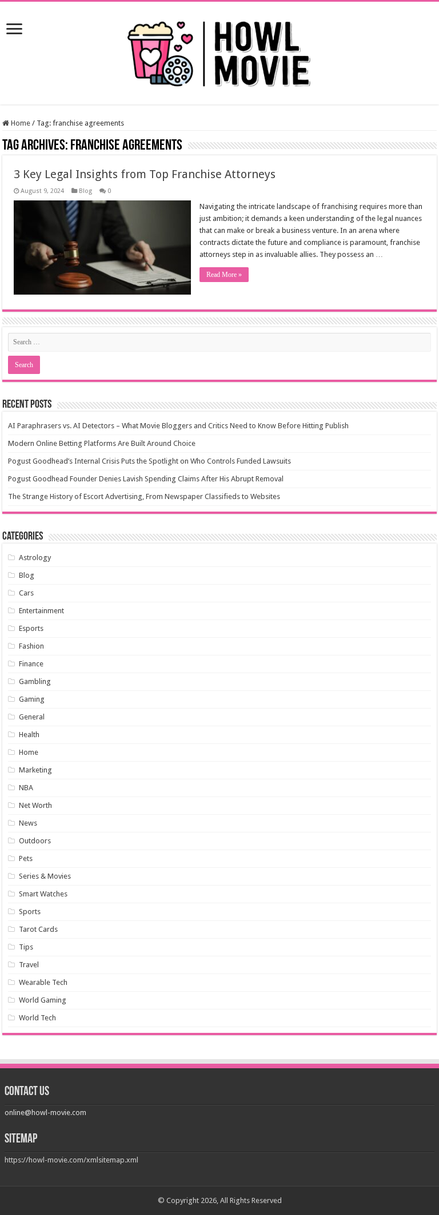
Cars (26, 593)
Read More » (224, 275)
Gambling (35, 681)
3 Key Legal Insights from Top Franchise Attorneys (145, 174)
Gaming (32, 699)
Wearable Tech (43, 982)
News (28, 823)
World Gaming (42, 1000)
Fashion (31, 646)
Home (19, 123)
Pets (26, 858)
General (32, 717)
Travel (29, 964)
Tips (26, 947)
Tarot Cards (38, 929)
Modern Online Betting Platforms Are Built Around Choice (101, 443)
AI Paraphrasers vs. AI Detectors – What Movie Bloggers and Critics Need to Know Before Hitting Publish (178, 425)
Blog (85, 191)
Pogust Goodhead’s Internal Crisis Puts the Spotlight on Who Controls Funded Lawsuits (149, 461)
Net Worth (35, 805)
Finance (31, 663)
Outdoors (35, 840)
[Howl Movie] (219, 51)
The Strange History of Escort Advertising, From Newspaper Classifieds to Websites (144, 496)
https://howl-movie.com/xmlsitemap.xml (71, 1160)
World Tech (37, 1017)
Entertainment (41, 610)
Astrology (35, 557)
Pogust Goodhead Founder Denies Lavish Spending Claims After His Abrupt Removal (146, 478)
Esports (31, 628)
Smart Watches (43, 894)
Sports (30, 911)
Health (29, 734)
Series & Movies (45, 876)
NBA (26, 787)
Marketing (35, 770)
